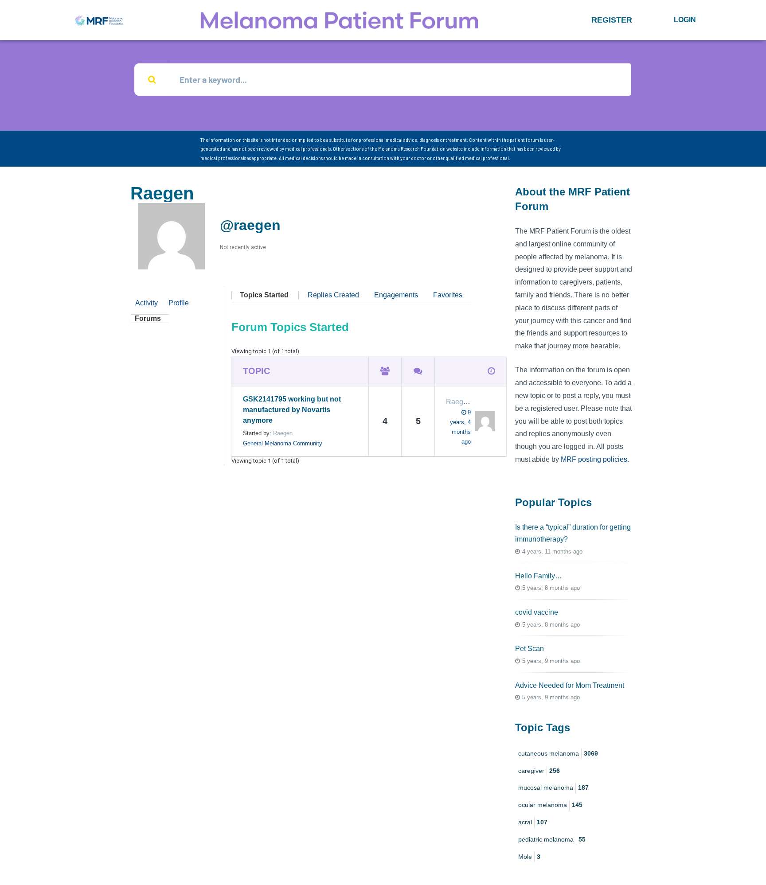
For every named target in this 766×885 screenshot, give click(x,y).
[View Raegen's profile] (483, 421)
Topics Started (264, 295)
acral (532, 822)
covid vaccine (536, 612)
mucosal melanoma (553, 787)
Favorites (447, 295)
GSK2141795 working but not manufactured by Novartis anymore (292, 409)
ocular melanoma (550, 804)
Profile (178, 303)
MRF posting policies (594, 459)
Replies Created (333, 295)
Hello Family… (538, 576)
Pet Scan (529, 648)
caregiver (539, 770)
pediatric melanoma (552, 839)
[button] (612, 20)
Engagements (396, 295)
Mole (529, 856)
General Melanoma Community (282, 443)
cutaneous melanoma (558, 753)
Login (685, 19)
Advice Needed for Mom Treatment (569, 685)
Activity (146, 303)
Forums (148, 318)
